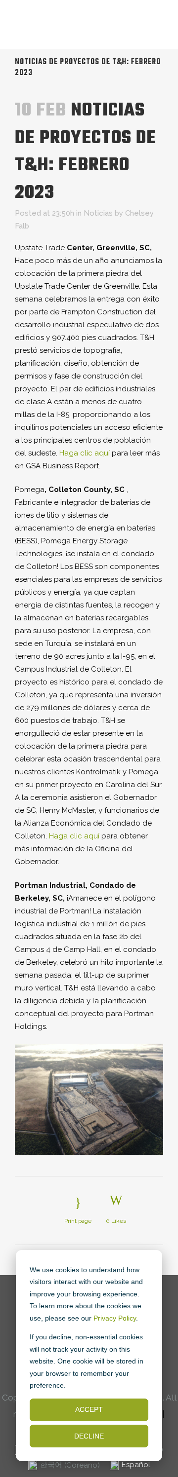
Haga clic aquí (84, 453)
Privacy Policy (114, 1318)
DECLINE (89, 1436)
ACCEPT (89, 1409)
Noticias (98, 213)
